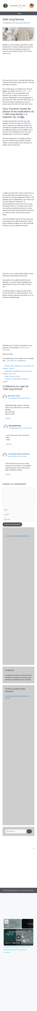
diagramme (8, 371)
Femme (7, 366)
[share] (29, 931)
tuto (14, 374)
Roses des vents (14, 396)
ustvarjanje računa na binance (19, 454)
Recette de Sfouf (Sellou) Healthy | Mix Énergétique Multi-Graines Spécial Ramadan (18, 932)
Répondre (8, 418)
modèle (5, 374)
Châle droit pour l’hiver (12, 376)
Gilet (12, 366)
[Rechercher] (29, 831)
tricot (10, 374)
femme (24, 371)
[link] (6, 931)
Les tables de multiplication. (16, 360)
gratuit (29, 371)
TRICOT (11, 368)
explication (17, 371)
